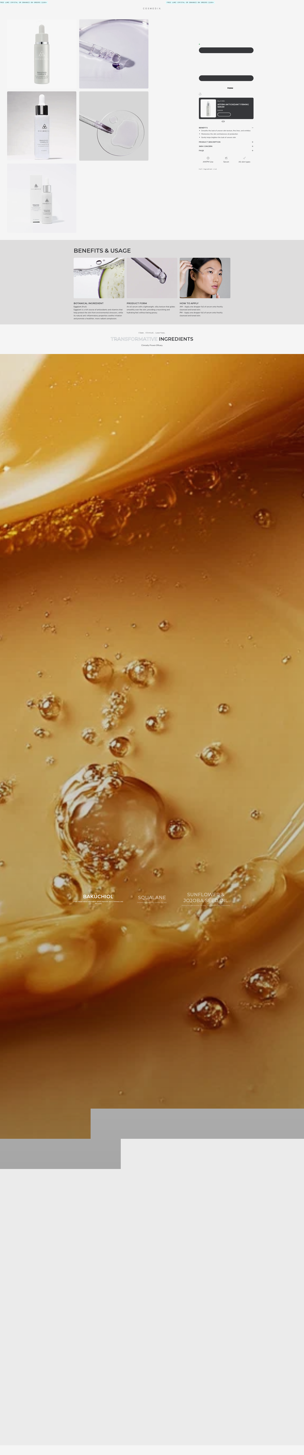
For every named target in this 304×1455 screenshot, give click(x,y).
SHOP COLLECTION (219, 86)
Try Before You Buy (226, 78)
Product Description (209, 142)
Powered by (224, 88)
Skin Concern (205, 146)
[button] (22, 8)
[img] (249, 39)
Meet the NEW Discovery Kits (103, 2)
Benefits (203, 128)
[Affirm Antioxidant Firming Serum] (208, 108)
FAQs (201, 150)
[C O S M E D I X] (152, 8)
